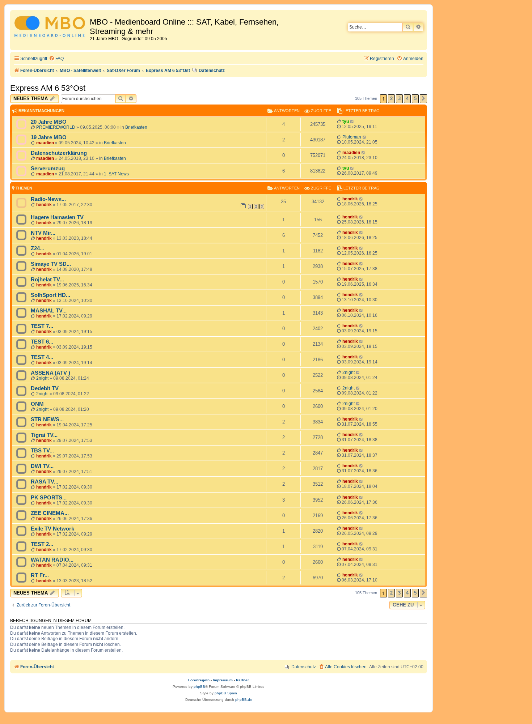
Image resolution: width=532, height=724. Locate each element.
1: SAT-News (116, 173)
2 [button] (391, 98)
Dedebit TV (45, 388)
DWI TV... (42, 466)
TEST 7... (42, 326)
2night (42, 378)
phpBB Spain (226, 693)
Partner (242, 680)
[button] (423, 98)
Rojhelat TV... (47, 279)
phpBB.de (243, 700)
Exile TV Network (52, 529)
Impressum (223, 680)
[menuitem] (56, 59)
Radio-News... (48, 199)
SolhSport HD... (50, 295)
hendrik (44, 204)
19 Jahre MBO (49, 137)
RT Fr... (40, 575)
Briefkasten (136, 127)
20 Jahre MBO (49, 122)
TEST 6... (42, 342)
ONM (37, 404)
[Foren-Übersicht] (51, 27)
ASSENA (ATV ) (50, 373)
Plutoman (351, 137)
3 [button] (399, 98)
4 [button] (407, 98)
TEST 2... (42, 544)
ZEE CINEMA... (50, 513)
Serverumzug (48, 168)
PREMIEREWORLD (55, 127)
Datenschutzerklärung (59, 153)
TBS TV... (42, 450)
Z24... (37, 248)
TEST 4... (42, 357)
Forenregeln (199, 680)
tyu (345, 121)
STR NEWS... (47, 419)
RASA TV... (44, 482)
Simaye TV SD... (51, 264)
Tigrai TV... (44, 435)
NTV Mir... (43, 233)
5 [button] (415, 98)
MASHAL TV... (49, 311)
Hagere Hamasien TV (57, 217)
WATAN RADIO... (52, 560)
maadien (45, 142)
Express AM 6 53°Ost (47, 88)
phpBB (199, 687)
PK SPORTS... (49, 498)
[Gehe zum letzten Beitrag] (352, 121)
